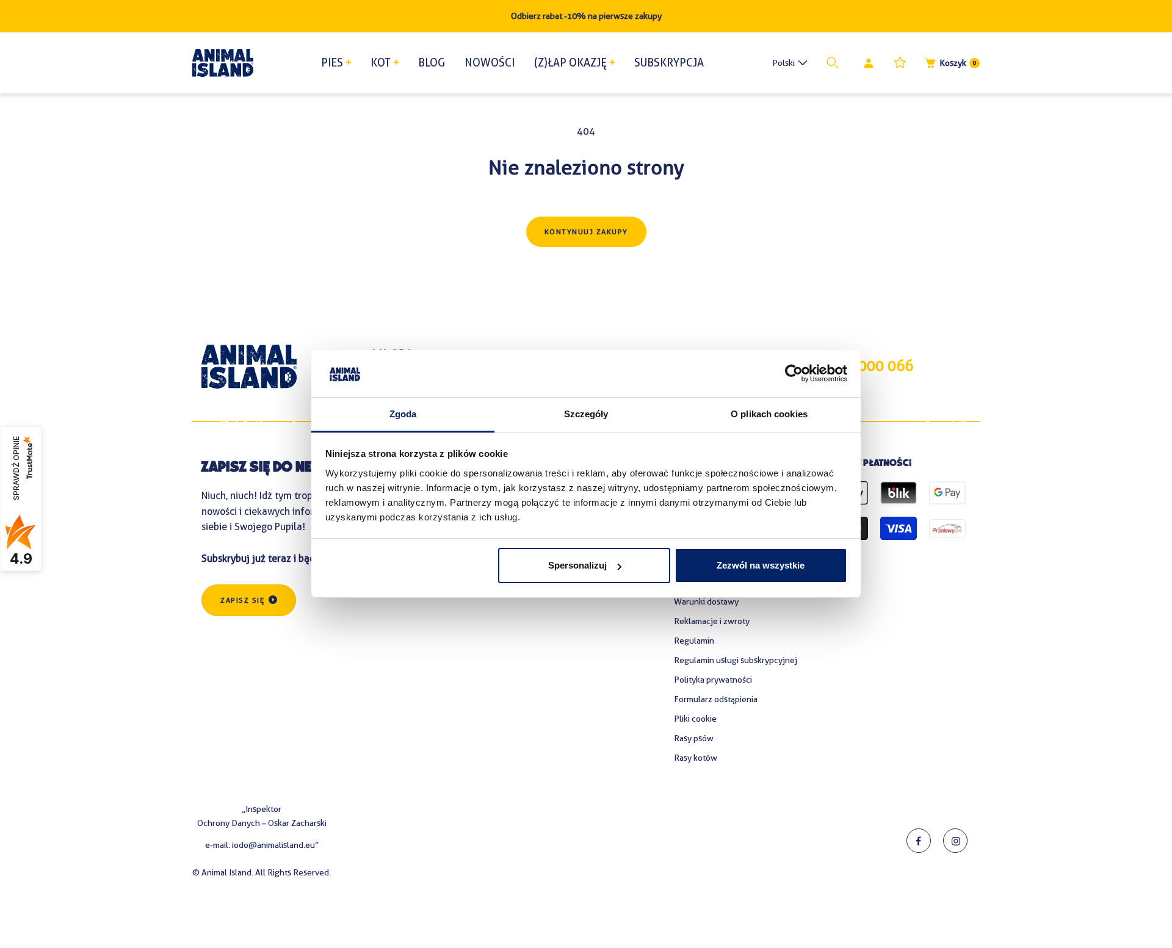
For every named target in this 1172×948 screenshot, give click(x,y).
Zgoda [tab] (403, 414)
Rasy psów (694, 738)
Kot (381, 62)
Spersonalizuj (577, 565)
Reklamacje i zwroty (712, 621)
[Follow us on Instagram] (955, 840)
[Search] (835, 63)
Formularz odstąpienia (716, 699)
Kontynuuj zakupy (586, 232)
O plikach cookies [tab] (769, 414)
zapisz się (242, 600)
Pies (332, 62)
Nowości (490, 62)
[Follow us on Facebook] (918, 840)
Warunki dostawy (706, 601)
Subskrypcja (669, 62)
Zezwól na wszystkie (761, 565)
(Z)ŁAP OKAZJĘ (570, 62)
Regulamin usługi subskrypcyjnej (735, 660)
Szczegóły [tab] (586, 414)
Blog (431, 62)
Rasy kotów (695, 758)
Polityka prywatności (713, 679)
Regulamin (694, 640)
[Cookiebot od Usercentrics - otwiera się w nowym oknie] (793, 374)
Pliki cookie (695, 719)
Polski (783, 63)
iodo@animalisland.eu (273, 845)
